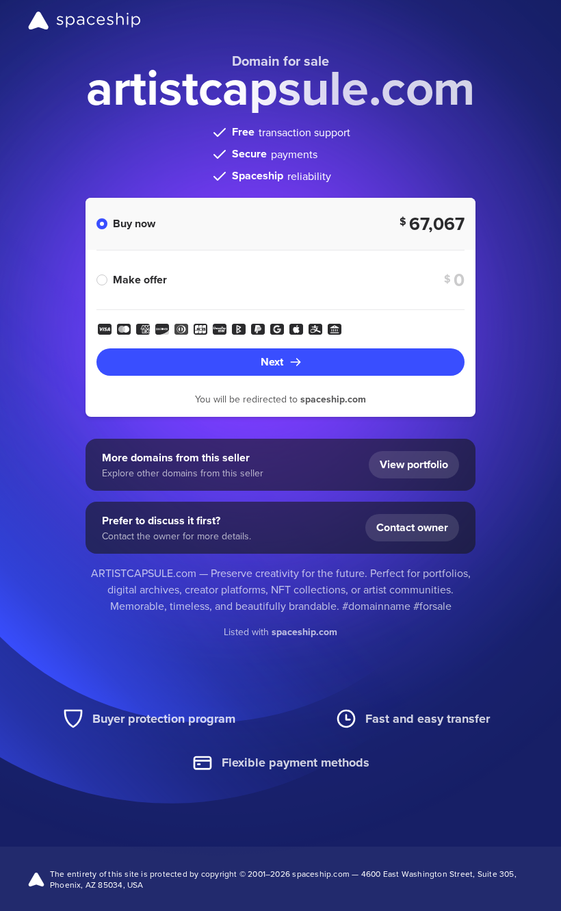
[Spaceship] (84, 20)
